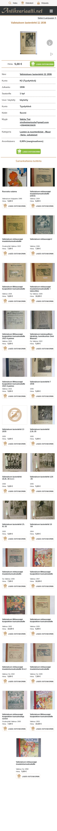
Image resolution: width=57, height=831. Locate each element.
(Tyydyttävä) (29, 80)
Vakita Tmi (25, 119)
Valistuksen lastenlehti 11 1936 (36, 74)
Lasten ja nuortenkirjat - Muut (35, 132)
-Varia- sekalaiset (28, 135)
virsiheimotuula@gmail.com (34, 122)
